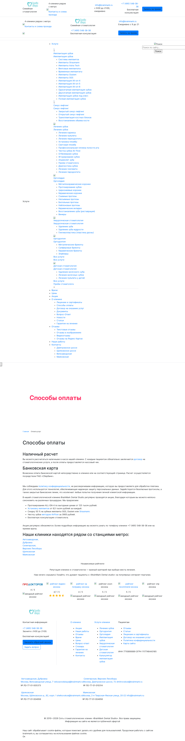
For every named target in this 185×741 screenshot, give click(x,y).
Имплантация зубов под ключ (73, 95)
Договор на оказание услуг (70, 308)
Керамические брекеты (70, 250)
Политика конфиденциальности (139, 640)
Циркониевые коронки (70, 190)
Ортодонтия (59, 238)
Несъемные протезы (69, 199)
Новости (61, 317)
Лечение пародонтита (69, 172)
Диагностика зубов (68, 166)
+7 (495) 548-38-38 (81, 30)
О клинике (57, 299)
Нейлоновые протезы (69, 205)
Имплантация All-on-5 (69, 83)
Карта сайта (129, 643)
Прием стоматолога (69, 163)
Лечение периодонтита (70, 138)
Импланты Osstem (67, 74)
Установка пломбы (68, 141)
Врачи (55, 290)
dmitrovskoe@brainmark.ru (129, 681)
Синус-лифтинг (61, 105)
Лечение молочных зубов (71, 275)
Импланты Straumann (69, 62)
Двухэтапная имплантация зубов (75, 92)
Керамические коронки (70, 193)
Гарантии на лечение (67, 323)
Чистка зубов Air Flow (69, 150)
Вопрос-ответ (82, 643)
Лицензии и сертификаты (69, 302)
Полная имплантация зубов (72, 99)
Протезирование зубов (70, 187)
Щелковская (29, 551)
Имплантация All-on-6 (69, 86)
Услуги (55, 44)
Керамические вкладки (70, 208)
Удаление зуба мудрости (71, 229)
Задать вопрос (31, 647)
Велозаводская (64, 353)
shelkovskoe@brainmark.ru (70, 695)
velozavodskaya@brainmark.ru (68, 681)
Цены (54, 293)
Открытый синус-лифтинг (71, 114)
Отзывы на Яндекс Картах (70, 338)
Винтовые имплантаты (70, 68)
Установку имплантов (38, 508)
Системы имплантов (69, 59)
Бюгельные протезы (69, 202)
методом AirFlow (50, 514)
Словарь (80, 646)
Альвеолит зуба (66, 160)
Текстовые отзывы (66, 329)
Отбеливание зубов (68, 154)
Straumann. (84, 511)
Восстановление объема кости (74, 120)
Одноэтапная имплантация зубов (75, 89)
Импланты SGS (66, 77)
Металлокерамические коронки (75, 184)
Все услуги (58, 256)
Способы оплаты (65, 305)
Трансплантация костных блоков (75, 117)
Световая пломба (67, 144)
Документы (62, 311)
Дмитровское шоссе (67, 347)
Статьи (60, 320)
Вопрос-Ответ (64, 314)
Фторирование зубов (69, 157)
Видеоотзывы (63, 335)
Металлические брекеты (71, 244)
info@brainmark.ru (104, 5)
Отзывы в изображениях (69, 332)
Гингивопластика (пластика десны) (76, 232)
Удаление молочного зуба (71, 272)
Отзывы (55, 326)
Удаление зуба (66, 226)
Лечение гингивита (68, 169)
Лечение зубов (60, 126)
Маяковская (63, 356)
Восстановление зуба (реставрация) (77, 211)
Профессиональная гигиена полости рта (79, 147)
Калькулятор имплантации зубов (106, 658)
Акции (55, 296)
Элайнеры (63, 253)
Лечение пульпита (67, 135)
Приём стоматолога (63, 284)
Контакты (56, 344)
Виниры (62, 214)
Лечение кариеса (67, 132)
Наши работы (58, 341)
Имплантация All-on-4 (69, 80)
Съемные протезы (68, 196)
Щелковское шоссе (66, 350)
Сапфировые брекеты (69, 247)
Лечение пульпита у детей (72, 278)
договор (138, 459)
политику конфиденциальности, (54, 486)
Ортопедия (58, 178)
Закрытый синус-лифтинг (71, 111)
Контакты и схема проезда (38, 26)
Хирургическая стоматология (68, 220)
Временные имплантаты (70, 71)
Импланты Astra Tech (69, 65)
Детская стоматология (65, 266)
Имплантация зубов (63, 53)
